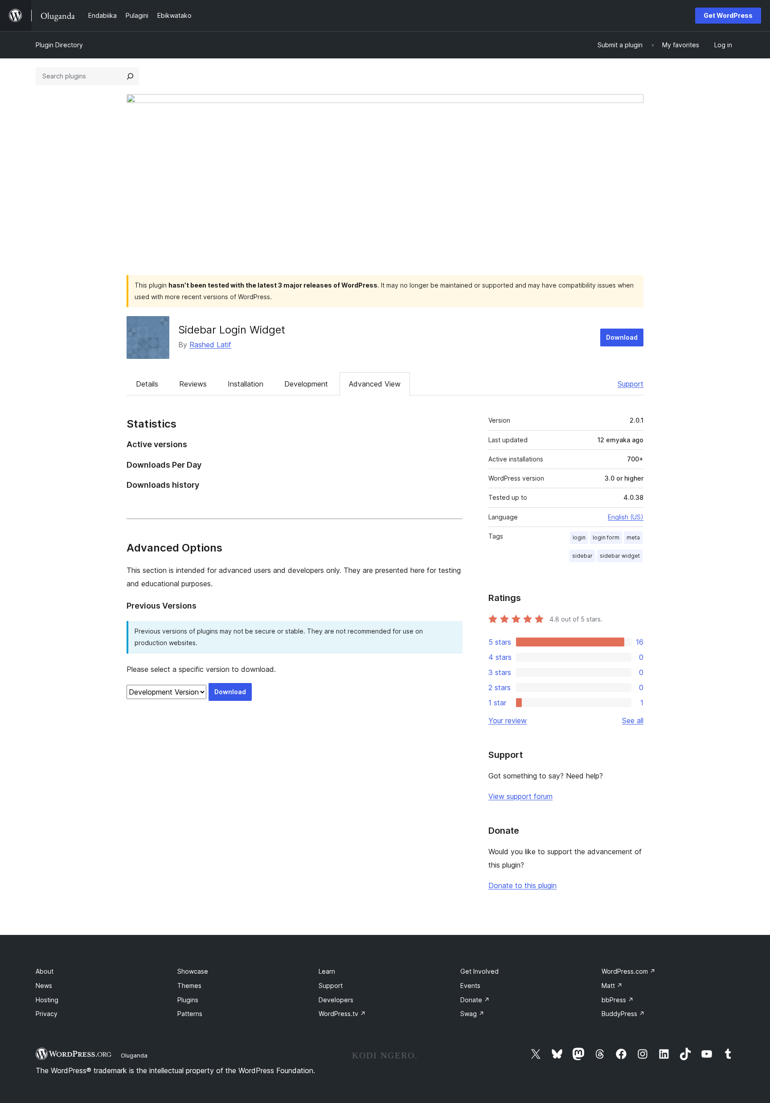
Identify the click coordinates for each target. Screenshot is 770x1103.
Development (306, 383)
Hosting (47, 1000)
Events (470, 985)
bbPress (618, 1000)
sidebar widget (620, 555)
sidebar (582, 555)
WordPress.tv (342, 1013)
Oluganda (134, 1055)
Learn (327, 971)
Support (630, 383)
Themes (189, 985)
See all (632, 720)
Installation (245, 383)
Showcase (192, 971)
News (44, 985)
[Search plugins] (130, 76)
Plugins (187, 1000)
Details (147, 383)
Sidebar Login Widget (231, 329)
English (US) (625, 517)
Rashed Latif (210, 344)
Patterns (189, 1013)
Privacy (46, 1013)
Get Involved (479, 971)
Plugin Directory (59, 45)
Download (622, 337)
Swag (472, 1013)
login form (606, 537)
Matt (612, 985)
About (44, 971)
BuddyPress (623, 1013)
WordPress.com (628, 971)
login (579, 537)
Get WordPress (728, 15)
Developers (336, 1000)
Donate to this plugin (522, 885)
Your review (507, 720)
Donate (475, 1000)
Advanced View (375, 383)
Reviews (193, 383)
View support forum (520, 796)
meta (633, 537)
